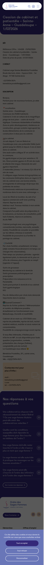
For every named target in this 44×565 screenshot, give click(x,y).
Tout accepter (21, 543)
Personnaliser (21, 558)
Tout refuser (21, 550)
